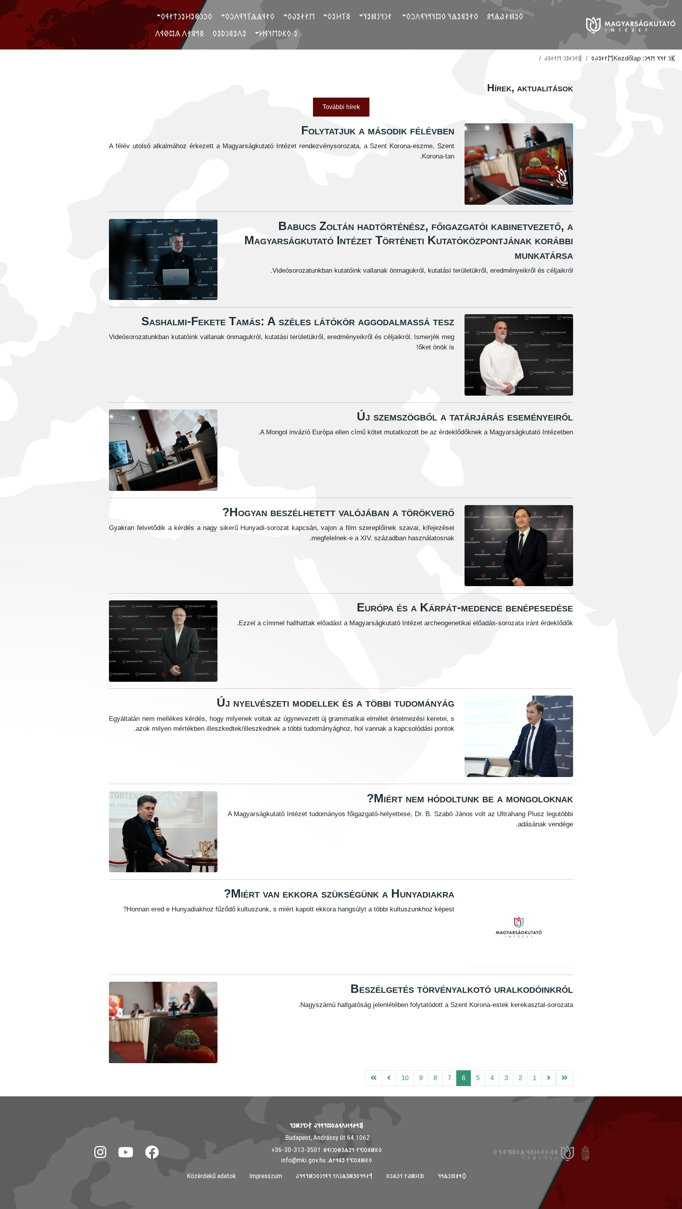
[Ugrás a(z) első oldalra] (564, 1078)
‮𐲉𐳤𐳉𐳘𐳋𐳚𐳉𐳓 (229, 33)
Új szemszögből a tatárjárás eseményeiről (465, 416)
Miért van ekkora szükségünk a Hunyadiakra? (339, 893)
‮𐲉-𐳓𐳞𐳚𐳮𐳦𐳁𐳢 (278, 33)
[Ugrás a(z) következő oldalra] (389, 1078)
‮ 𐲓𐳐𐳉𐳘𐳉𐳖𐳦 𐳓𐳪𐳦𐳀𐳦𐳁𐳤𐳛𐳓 (443, 16)
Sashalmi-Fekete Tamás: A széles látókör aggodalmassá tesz (297, 321)
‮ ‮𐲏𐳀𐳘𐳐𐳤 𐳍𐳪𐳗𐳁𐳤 (180, 33)
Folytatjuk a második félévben (377, 130)
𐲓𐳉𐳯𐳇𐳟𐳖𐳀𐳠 (505, 16)
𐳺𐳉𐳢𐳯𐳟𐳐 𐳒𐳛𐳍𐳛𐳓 (405, 1176)
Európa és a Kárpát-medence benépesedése (465, 607)
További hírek (341, 107)
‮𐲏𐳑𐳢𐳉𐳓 (338, 16)
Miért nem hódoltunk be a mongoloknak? (470, 798)
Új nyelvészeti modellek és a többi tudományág (335, 702)
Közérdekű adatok (211, 1176)
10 (404, 1078)
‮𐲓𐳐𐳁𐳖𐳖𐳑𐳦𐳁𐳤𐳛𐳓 (250, 16)
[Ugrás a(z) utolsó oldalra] (373, 1078)
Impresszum (265, 1176)
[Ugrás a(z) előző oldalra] (548, 1078)
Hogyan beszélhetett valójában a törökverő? (338, 512)
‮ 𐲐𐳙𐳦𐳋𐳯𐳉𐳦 (378, 16)
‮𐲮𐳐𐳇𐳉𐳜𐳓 (301, 16)
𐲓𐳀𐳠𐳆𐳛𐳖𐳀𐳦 (452, 1176)
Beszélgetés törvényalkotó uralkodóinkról (461, 988)
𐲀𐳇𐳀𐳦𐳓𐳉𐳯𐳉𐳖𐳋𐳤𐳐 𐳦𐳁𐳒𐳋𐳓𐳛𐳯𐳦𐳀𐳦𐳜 (334, 1176)
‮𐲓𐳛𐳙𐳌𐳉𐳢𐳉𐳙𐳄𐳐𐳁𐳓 (186, 16)
